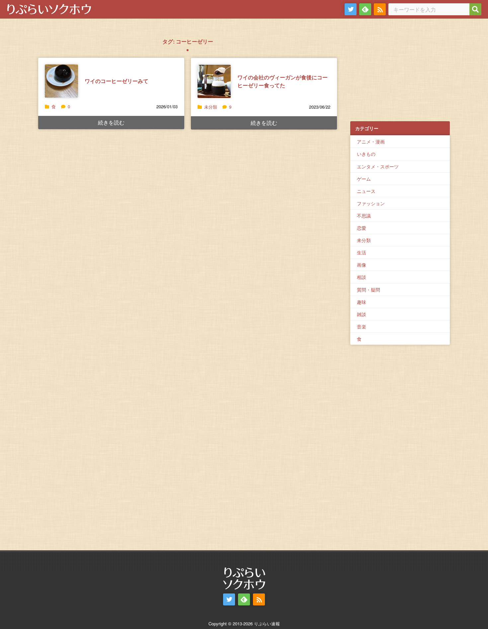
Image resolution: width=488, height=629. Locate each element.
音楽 (361, 326)
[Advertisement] (400, 73)
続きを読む (111, 122)
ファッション (371, 203)
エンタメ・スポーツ (378, 166)
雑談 (361, 314)
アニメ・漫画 (371, 141)
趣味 (361, 302)
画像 (361, 264)
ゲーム (364, 178)
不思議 (364, 215)
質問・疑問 (368, 289)
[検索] (475, 9)
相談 (361, 277)
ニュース (366, 191)
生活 (361, 252)
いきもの (366, 153)
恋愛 (361, 228)
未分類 (210, 107)
